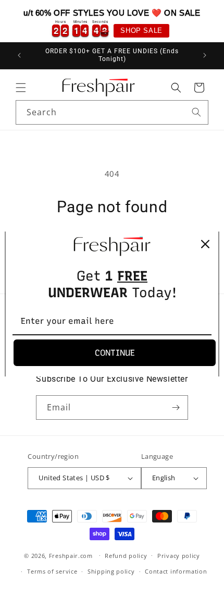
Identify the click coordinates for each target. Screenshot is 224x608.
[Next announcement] (204, 55)
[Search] (196, 112)
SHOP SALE (141, 30)
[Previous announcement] (19, 55)
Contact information (176, 571)
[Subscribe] (176, 407)
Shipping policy (111, 571)
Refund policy (126, 556)
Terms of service (52, 571)
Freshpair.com (71, 555)
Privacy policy (178, 556)
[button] (20, 87)
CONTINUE (115, 353)
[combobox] (112, 112)
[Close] (205, 244)
